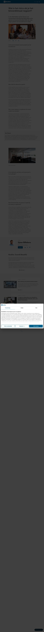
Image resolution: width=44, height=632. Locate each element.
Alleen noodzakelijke (8, 326)
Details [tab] (22, 307)
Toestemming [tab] (7, 307)
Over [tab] (36, 307)
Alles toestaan (36, 326)
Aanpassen (21, 326)
